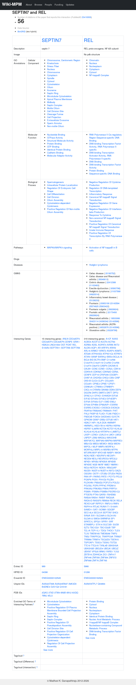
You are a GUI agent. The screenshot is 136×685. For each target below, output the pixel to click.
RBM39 (105, 500)
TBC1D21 (94, 527)
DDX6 (112, 389)
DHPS (95, 392)
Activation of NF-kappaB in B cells (103, 249)
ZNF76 (95, 560)
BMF (103, 359)
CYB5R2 (96, 389)
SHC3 (115, 512)
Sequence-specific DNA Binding (104, 173)
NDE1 (93, 455)
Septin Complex (54, 105)
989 (43, 566)
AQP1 (94, 347)
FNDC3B (88, 416)
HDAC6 (45, 344)
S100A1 (114, 506)
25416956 (86, 17)
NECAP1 (111, 455)
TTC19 (87, 545)
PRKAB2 (97, 488)
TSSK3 (105, 542)
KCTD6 (103, 428)
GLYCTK (115, 416)
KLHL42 (96, 431)
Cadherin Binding (55, 152)
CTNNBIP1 (108, 386)
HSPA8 (116, 425)
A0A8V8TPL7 (90, 583)
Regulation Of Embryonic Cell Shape (61, 189)
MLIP (95, 446)
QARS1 (102, 494)
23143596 (113, 321)
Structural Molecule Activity (60, 140)
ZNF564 (104, 557)
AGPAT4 (102, 344)
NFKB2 (95, 461)
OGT (63, 344)
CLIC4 (95, 380)
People (48, 4)
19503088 (115, 318)
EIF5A (87, 401)
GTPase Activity (55, 137)
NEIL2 (95, 458)
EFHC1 (98, 395)
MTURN (88, 452)
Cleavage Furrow (55, 114)
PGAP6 (87, 479)
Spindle (50, 78)
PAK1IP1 (88, 476)
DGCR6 (87, 392)
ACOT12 (96, 341)
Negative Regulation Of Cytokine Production (105, 183)
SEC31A (98, 512)
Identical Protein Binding (58, 149)
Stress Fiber (53, 66)
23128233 (94, 300)
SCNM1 (103, 509)
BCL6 (86, 359)
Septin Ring (52, 93)
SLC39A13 (101, 515)
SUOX (116, 524)
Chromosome (53, 72)
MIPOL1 (88, 446)
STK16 (99, 524)
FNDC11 (116, 413)
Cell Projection (54, 117)
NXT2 (111, 470)
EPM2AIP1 (104, 404)
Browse (38, 4)
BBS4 (110, 356)
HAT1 (116, 419)
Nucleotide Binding (56, 134)
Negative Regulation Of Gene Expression (103, 204)
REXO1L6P (89, 503)
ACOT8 (104, 341)
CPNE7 (104, 383)
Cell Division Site (55, 111)
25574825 (94, 306)
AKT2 (116, 344)
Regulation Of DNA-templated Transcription (103, 189)
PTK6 (96, 494)
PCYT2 (111, 476)
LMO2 (118, 434)
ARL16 (87, 350)
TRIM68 (88, 539)
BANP (94, 356)
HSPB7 (87, 428)
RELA (119, 500)
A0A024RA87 (61, 583)
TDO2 (103, 530)
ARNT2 (102, 350)
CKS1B (87, 380)
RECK (113, 500)
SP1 (113, 518)
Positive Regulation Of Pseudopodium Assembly (59, 624)
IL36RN (95, 428)
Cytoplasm (52, 75)
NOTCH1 (94, 467)
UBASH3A (113, 545)
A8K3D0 (72, 583)
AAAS (115, 338)
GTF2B (109, 419)
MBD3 (96, 443)
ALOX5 (87, 347)
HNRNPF (111, 422)
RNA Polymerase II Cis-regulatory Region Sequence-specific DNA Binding (105, 137)
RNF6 (116, 503)
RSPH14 (88, 506)
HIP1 (94, 422)
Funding (59, 4)
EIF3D (87, 398)
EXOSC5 (106, 407)
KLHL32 (118, 428)
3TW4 (57, 592)
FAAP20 (88, 410)
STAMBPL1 (89, 524)
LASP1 (87, 434)
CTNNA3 (98, 386)
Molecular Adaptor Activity (59, 155)
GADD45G (106, 416)
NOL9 (86, 467)
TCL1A (87, 530)
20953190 (104, 303)
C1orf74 (87, 365)
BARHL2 (102, 356)
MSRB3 (107, 449)
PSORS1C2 (114, 491)
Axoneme (51, 90)
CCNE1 (101, 368)
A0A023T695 (48, 583)
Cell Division (53, 197)
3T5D (51, 592)
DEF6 (118, 389)
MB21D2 (88, 443)
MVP (94, 452)
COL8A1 (88, 383)
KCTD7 (110, 428)
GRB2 (102, 419)
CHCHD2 (97, 377)
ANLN (65, 338)
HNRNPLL (89, 425)
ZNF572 (112, 557)
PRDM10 (111, 485)
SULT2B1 (107, 524)
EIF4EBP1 (112, 398)
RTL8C (96, 506)
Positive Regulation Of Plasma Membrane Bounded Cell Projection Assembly (64, 610)
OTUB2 (103, 473)
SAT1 (96, 509)
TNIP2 (114, 533)
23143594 (114, 303)
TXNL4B (103, 545)
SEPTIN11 (55, 347)
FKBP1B (94, 413)
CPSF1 (111, 383)
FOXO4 (96, 416)
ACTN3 (111, 341)
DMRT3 (102, 392)
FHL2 (86, 413)
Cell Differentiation (56, 194)
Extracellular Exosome (58, 120)
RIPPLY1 (100, 503)
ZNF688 (88, 560)
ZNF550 (96, 557)
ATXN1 (87, 356)
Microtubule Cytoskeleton (59, 96)
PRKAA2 (88, 488)
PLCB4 (110, 479)
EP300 (87, 404)
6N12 (69, 592)
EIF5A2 (94, 401)
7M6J (44, 595)
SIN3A (87, 515)
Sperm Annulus (54, 123)
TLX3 (86, 533)
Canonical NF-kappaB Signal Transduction (103, 198)
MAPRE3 (117, 440)
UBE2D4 (99, 548)
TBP (113, 527)
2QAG (45, 592)
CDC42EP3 (47, 341)
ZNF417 (112, 554)
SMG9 (97, 518)
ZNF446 (88, 557)
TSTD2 (113, 542)
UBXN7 (87, 551)
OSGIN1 (88, 473)
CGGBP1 (113, 374)
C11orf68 (111, 359)
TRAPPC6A (107, 536)
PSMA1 (87, 491)
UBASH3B (89, 548)
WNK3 (102, 551)
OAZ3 (118, 470)
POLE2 (115, 482)
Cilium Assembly (55, 200)
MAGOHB (112, 437)
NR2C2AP (112, 467)
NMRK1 (114, 464)
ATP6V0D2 (96, 353)
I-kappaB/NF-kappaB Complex (103, 622)
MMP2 (101, 446)
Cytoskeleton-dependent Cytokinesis (58, 204)
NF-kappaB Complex (99, 75)
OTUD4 (111, 473)
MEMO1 (103, 443)
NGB (95, 464)
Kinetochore (53, 63)
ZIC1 (105, 554)
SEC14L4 (88, 512)
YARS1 (109, 551)
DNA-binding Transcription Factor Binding (105, 633)
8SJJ (50, 595)
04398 (45, 572)
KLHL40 (88, 431)
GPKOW (88, 419)
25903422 (103, 306)
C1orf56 (115, 362)
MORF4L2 (89, 449)
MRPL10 (98, 449)
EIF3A (115, 395)
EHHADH (106, 395)
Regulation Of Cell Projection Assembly (61, 645)
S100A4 (45, 347)
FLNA (109, 413)
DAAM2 (105, 389)
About (29, 4)
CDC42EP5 (58, 341)
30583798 (115, 288)
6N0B (63, 592)
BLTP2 (97, 359)
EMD (106, 401)
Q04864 (101, 583)
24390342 (103, 321)
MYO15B (102, 452)
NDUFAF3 (101, 455)
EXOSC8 (115, 407)
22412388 (111, 282)
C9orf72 (96, 365)
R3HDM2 (111, 494)
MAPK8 (109, 440)
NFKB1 (87, 461)
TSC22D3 (105, 539)
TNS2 (86, 536)
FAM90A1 (107, 410)
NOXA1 (102, 467)
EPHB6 (94, 404)
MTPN (114, 449)
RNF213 (109, 503)
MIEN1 (117, 443)
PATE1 (104, 476)
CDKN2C (97, 371)
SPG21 (97, 521)
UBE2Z (114, 548)
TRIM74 (96, 539)
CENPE (68, 341)
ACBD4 (87, 341)
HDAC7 (87, 422)
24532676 (104, 327)
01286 (87, 572)
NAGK (118, 452)
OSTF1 (96, 473)
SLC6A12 (88, 518)
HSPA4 (109, 425)
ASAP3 (110, 350)
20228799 (111, 330)
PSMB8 (104, 491)
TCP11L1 (95, 530)
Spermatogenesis (55, 182)
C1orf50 (107, 362)
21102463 (94, 285)
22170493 (112, 312)
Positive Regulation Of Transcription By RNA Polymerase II (105, 236)
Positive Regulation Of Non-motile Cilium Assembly (63, 210)
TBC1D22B (105, 527)
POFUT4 (107, 482)
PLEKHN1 (89, 482)
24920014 (94, 294)
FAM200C (97, 410)
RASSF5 (97, 500)
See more (48, 649)
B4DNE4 (46, 586)
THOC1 (110, 530)
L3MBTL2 (116, 431)
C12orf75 (88, 362)
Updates (70, 4)
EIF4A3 (94, 398)
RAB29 (87, 497)
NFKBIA (103, 461)
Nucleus (51, 69)
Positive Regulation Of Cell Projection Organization (60, 633)
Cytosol (50, 81)
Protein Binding (54, 143)
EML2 (113, 401)
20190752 (110, 273)
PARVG (97, 476)
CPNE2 (96, 383)
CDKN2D (106, 371)
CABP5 (103, 365)
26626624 (113, 309)
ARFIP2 (105, 347)
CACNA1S (113, 365)
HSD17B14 (99, 425)
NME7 (107, 464)
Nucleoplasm (95, 66)
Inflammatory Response (100, 194)
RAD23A (110, 497)
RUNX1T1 (105, 506)
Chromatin (94, 60)
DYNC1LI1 (89, 395)
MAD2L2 (102, 437)
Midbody (51, 102)
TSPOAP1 (89, 542)
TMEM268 (105, 533)
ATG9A (87, 353)
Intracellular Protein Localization (62, 185)
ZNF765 (103, 560)
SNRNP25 (105, 518)
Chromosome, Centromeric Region (63, 60)
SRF (111, 521)
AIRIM (110, 344)
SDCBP (111, 509)
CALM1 (87, 368)
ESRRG (88, 407)
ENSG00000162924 (93, 577)
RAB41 (94, 497)
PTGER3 (88, 494)
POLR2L (88, 485)
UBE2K (107, 548)
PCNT (69, 344)
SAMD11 (88, 509)
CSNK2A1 (89, 386)
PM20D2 (98, 482)
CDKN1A (88, 371)
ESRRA (114, 404)
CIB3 (111, 377)
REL (88, 39)
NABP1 (110, 452)
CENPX (87, 374)
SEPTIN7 (52, 39)
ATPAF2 (118, 353)
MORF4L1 (110, 446)
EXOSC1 (96, 407)
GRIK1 (76, 341)
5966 (86, 566)
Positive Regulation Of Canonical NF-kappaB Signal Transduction (105, 225)
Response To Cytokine (100, 215)
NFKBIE (88, 464)
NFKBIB (112, 461)
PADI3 (119, 473)
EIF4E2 (102, 398)
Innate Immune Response (101, 230)
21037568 (115, 291)
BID (92, 359)
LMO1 (112, 434)
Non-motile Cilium (55, 126)
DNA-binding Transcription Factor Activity (105, 166)
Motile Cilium (53, 108)
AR (99, 347)
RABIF (102, 497)
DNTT (109, 392)
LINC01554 (54, 344)
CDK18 (117, 368)
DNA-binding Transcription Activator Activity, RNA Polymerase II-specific (101, 155)
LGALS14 (103, 434)
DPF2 (115, 392)
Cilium (50, 87)
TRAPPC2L (95, 536)
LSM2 (94, 437)
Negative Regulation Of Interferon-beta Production (105, 210)
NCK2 (87, 455)
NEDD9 (87, 458)
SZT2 (86, 527)
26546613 (103, 279)
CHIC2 (105, 377)
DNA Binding (95, 161)
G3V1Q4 (55, 586)
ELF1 (101, 401)
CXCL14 (88, 389)
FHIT (115, 410)
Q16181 (63, 586)
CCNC (95, 368)
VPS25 (95, 551)
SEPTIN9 (75, 347)
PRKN (105, 488)
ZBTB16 (88, 554)
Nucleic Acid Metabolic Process (104, 619)
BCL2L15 (117, 356)
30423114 (94, 321)
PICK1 (95, 479)
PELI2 (119, 476)
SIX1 (93, 515)
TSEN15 (114, 539)
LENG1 (94, 434)
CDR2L (115, 371)
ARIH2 (113, 347)
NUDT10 (96, 470)
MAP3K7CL (89, 440)
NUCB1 (87, 470)
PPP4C (102, 485)
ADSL (94, 344)
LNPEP (87, 437)
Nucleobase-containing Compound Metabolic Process (105, 627)
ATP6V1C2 (108, 353)
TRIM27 (118, 536)
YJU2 (116, 551)
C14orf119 (98, 362)
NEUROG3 (103, 458)
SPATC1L (88, 521)
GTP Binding (53, 146)
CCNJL (109, 368)
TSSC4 (98, 542)
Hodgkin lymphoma (98, 264)
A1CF (108, 338)
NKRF (101, 464)
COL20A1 (109, 380)
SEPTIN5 (65, 347)
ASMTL (118, 350)
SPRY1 (104, 521)
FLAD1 (102, 413)
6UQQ (75, 592)
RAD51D (88, 500)
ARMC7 (95, 350)
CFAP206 (104, 374)
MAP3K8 (100, 440)
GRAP (96, 419)
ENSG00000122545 (51, 577)
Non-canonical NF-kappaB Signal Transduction (105, 219)
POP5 (96, 485)
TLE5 (117, 530)
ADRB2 (87, 344)
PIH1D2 (102, 479)
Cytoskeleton (53, 84)
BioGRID (22, 31)
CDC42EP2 (74, 338)
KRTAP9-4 (106, 431)
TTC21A (95, 545)
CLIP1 (101, 380)
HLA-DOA (101, 422)
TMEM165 (95, 533)
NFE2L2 (113, 458)
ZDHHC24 (97, 554)
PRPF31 (113, 488)
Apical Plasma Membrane (59, 99)
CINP (117, 377)
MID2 (110, 443)
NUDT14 (104, 470)
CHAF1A (88, 377)
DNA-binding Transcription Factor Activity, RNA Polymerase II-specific (105, 146)
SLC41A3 (111, 515)
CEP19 (95, 374)
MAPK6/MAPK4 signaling (59, 247)
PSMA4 (96, 491)
